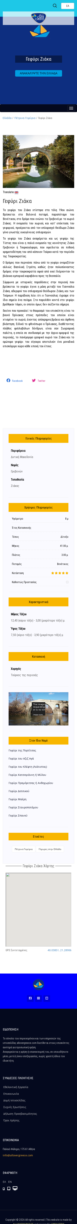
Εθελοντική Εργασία (15, 1087)
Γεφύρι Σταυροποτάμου (23, 807)
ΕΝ (10, 1181)
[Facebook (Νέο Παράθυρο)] (30, 998)
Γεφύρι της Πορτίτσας (22, 750)
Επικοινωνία (11, 1093)
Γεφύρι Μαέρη (18, 799)
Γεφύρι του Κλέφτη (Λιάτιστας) (28, 766)
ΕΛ (4, 1181)
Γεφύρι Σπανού (18, 815)
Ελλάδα (7, 118)
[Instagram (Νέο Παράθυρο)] (38, 998)
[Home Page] (38, 984)
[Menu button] (71, 108)
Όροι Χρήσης (11, 1120)
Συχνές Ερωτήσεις (14, 1107)
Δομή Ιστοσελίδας (14, 1100)
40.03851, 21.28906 (59, 950)
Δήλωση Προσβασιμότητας (20, 1113)
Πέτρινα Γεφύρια (25, 118)
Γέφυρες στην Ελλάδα (50, 849)
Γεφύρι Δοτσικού (19, 791)
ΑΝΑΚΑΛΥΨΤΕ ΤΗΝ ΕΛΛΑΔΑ (38, 73)
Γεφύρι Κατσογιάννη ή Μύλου (27, 775)
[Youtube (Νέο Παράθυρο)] (46, 998)
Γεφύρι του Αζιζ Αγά (21, 758)
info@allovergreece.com (18, 1155)
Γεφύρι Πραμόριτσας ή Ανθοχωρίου (31, 783)
